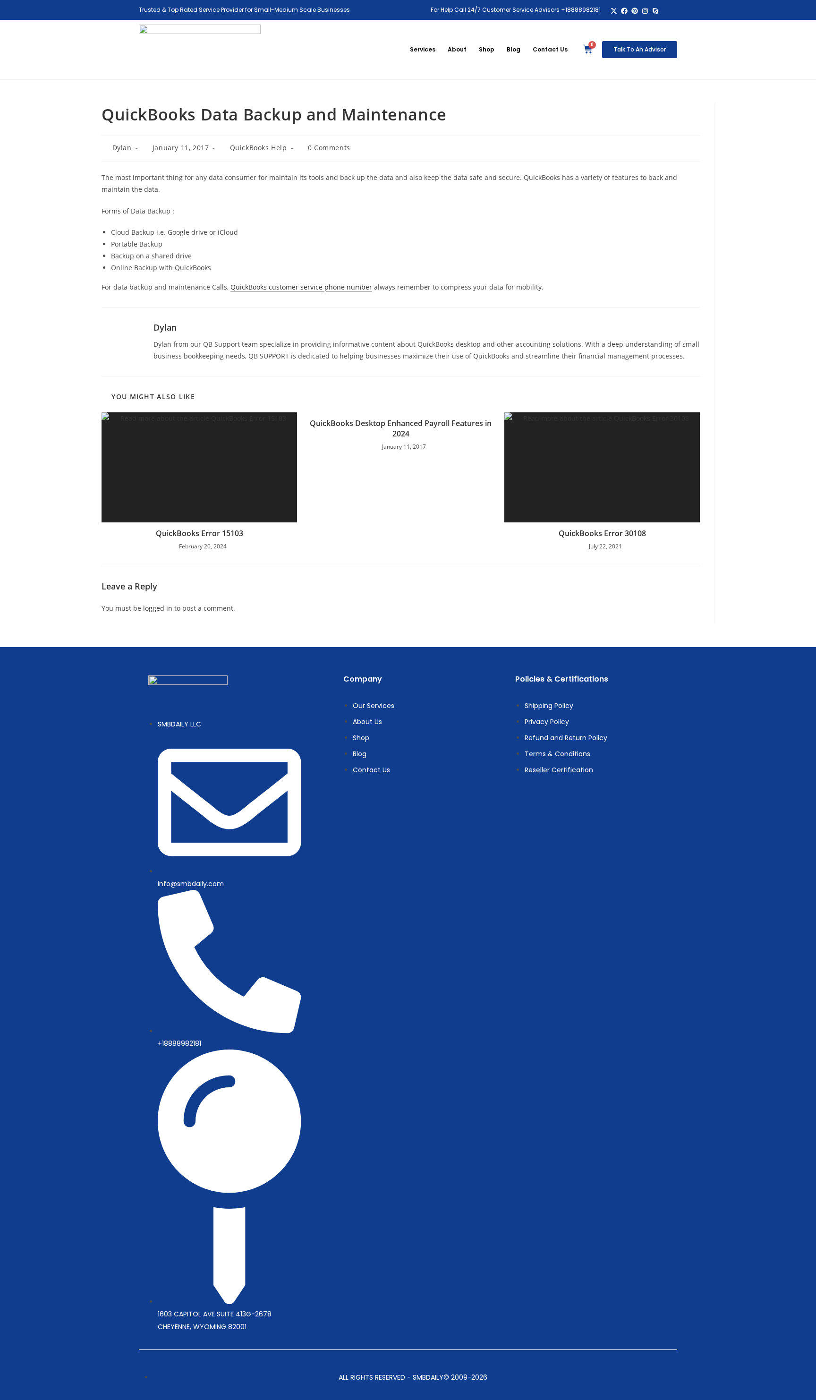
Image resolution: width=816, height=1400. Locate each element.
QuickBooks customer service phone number (301, 286)
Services (422, 49)
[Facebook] (624, 11)
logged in (157, 608)
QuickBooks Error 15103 (199, 533)
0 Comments (329, 147)
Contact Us (550, 49)
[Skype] (655, 11)
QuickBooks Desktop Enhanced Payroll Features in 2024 (401, 428)
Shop (486, 49)
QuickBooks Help (258, 147)
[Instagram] (645, 11)
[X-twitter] (614, 11)
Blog (513, 49)
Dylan (122, 147)
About (457, 49)
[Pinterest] (635, 11)
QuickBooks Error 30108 (602, 533)
